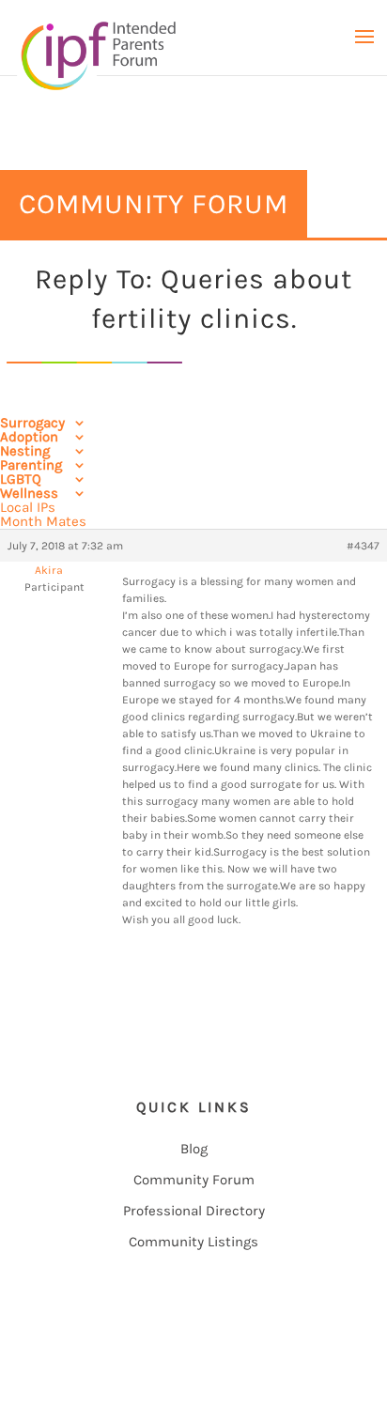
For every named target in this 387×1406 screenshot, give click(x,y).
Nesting (25, 450)
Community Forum (194, 1179)
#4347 (363, 545)
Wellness (29, 493)
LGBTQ (20, 479)
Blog (194, 1148)
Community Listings (193, 1241)
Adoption (29, 436)
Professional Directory (194, 1210)
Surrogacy (32, 422)
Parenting (31, 464)
